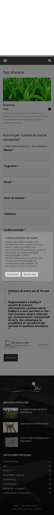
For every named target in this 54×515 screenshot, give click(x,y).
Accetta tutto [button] (30, 274)
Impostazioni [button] (13, 274)
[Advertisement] (27, 28)
